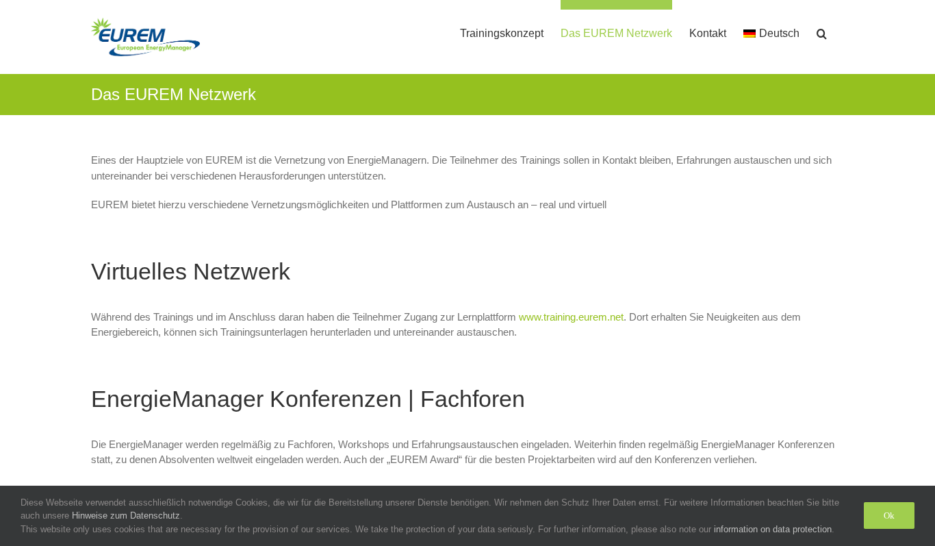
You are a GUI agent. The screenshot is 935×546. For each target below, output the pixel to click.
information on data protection (773, 529)
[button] (822, 29)
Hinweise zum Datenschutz (126, 515)
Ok (889, 515)
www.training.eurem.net (571, 317)
